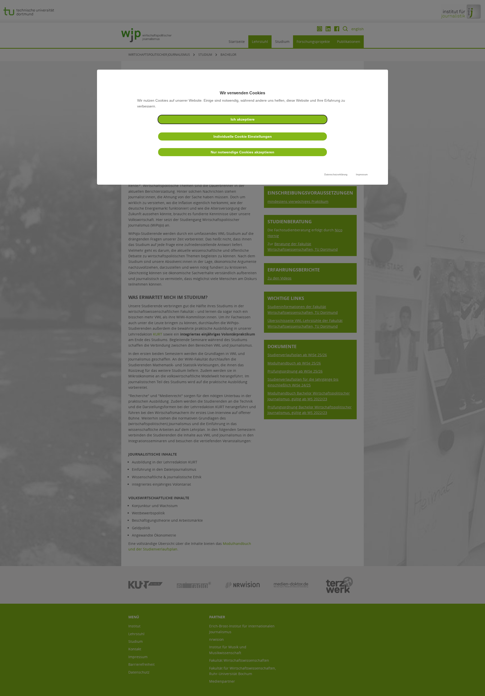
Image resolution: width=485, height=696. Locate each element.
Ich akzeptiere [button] (243, 119)
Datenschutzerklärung (335, 174)
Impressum (362, 174)
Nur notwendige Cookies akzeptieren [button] (242, 152)
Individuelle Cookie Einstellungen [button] (242, 136)
